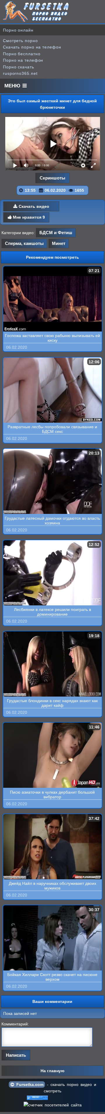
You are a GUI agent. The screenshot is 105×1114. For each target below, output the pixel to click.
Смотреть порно (20, 40)
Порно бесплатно (22, 53)
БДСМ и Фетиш (55, 232)
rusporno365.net (20, 73)
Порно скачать (18, 67)
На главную (52, 1070)
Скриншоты (52, 177)
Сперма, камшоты (24, 243)
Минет (58, 243)
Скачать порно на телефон (32, 47)
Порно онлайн (18, 30)
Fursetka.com (28, 1084)
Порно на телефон (23, 60)
